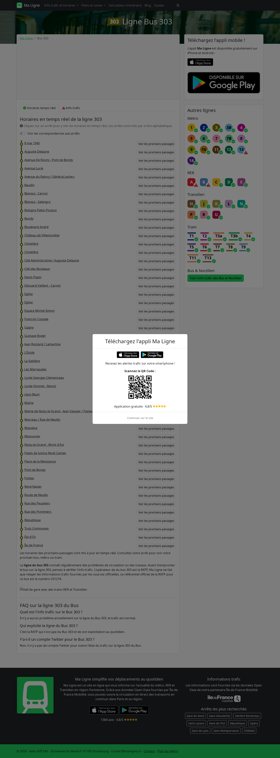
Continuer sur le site (140, 418)
